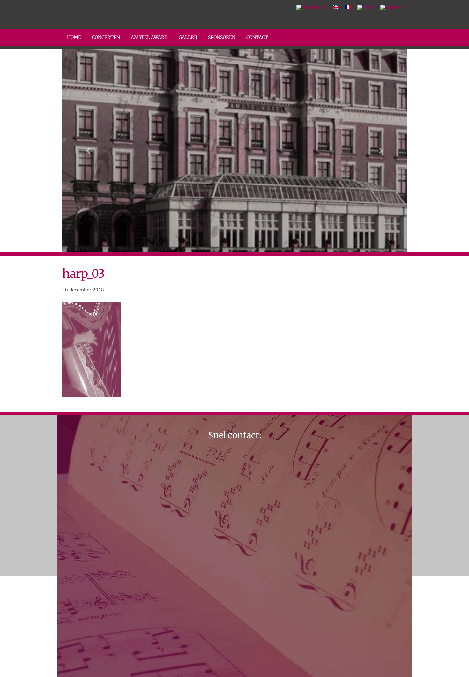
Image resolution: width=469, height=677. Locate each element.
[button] (88, 150)
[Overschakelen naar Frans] (348, 7)
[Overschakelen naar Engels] (336, 7)
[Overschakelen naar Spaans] (390, 7)
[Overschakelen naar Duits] (365, 7)
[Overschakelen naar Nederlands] (311, 7)
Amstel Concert (67, 1)
